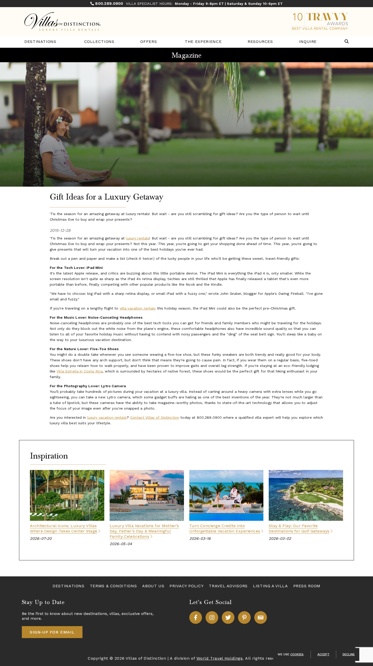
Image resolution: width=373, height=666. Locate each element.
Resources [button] (260, 41)
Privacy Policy (186, 585)
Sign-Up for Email (52, 632)
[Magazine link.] (260, 617)
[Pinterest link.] (244, 617)
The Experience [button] (203, 41)
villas (114, 613)
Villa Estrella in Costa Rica (80, 371)
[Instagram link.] (212, 617)
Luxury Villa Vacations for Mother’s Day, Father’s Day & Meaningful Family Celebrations (144, 531)
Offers (148, 41)
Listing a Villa (270, 585)
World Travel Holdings (219, 658)
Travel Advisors (228, 585)
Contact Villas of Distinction (154, 417)
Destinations (40, 41)
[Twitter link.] (228, 617)
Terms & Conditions (113, 585)
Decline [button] (349, 654)
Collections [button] (99, 41)
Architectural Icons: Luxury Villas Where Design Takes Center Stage (63, 528)
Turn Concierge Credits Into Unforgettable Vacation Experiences (224, 528)
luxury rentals (137, 238)
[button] (347, 42)
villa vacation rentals (138, 308)
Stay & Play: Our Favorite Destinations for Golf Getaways (299, 528)
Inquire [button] (308, 41)
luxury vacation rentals (107, 417)
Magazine (186, 55)
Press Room (306, 585)
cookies (296, 654)
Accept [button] (323, 654)
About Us (153, 585)
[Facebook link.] (195, 617)
